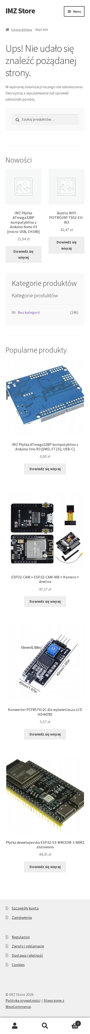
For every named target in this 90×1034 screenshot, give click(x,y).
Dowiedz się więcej (23, 254)
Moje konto (15, 1026)
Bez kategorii (29, 312)
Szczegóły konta (25, 908)
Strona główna (21, 29)
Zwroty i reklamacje (28, 946)
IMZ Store (20, 10)
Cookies (18, 964)
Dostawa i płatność (27, 955)
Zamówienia (22, 917)
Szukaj (45, 1026)
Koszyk (69, 1021)
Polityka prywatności (23, 1000)
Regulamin (21, 937)
